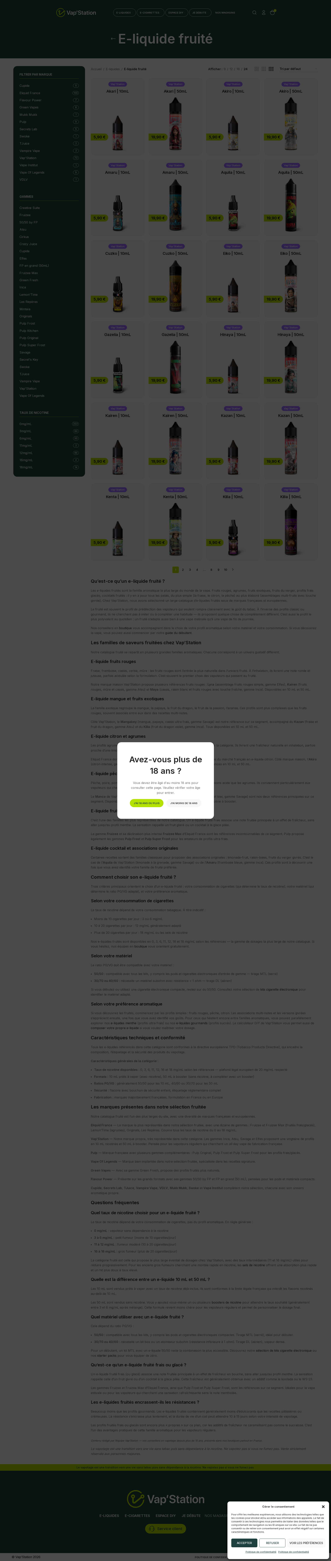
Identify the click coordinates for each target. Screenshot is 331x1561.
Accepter (244, 1543)
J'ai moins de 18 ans (183, 802)
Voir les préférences (306, 1543)
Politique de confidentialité (261, 1551)
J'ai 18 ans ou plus (147, 802)
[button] (323, 1507)
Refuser (272, 1543)
